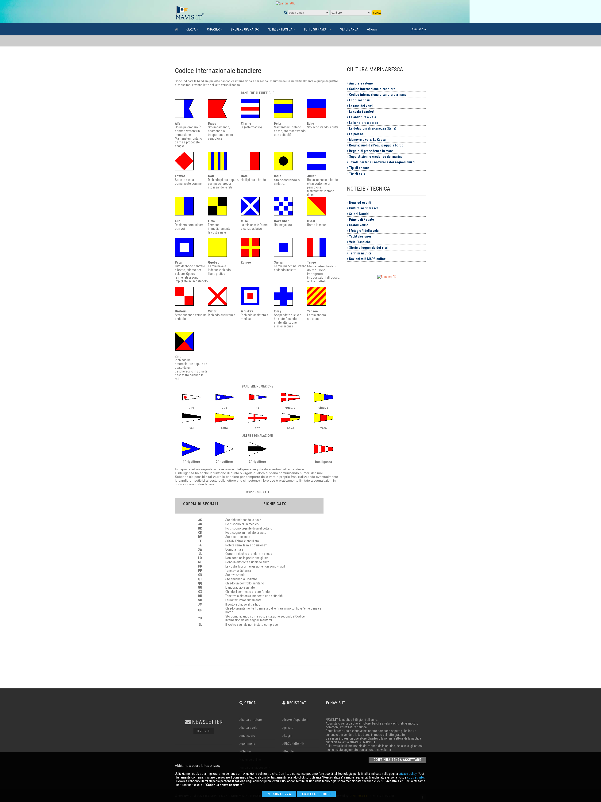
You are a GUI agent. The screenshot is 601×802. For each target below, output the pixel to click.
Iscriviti (204, 730)
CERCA (191, 29)
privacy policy (407, 773)
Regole (289, 751)
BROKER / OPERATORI (245, 29)
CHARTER (213, 29)
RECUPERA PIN (294, 743)
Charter (246, 751)
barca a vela (249, 727)
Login (288, 735)
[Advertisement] (393, 352)
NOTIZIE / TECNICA (280, 29)
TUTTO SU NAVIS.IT (316, 29)
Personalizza (279, 794)
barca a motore (251, 719)
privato (288, 727)
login (373, 29)
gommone (248, 743)
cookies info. (416, 777)
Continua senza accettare (397, 760)
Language (417, 29)
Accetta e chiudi (316, 794)
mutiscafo (248, 735)
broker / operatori (296, 719)
